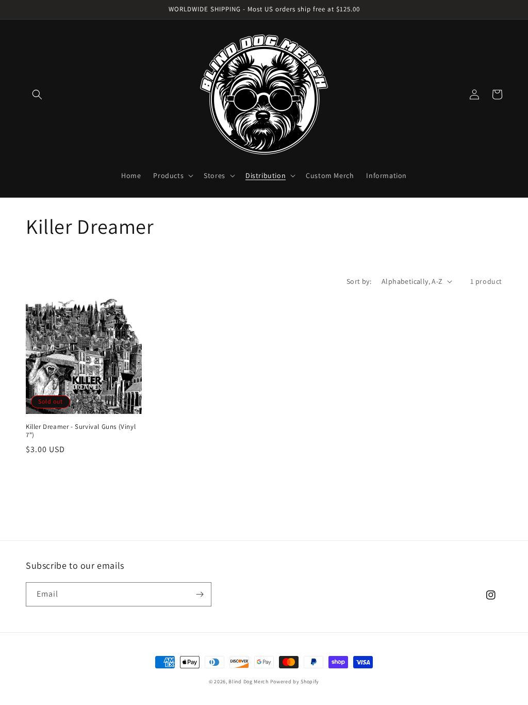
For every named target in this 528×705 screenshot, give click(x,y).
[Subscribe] (199, 594)
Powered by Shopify (295, 681)
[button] (37, 94)
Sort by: (358, 281)
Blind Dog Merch (248, 681)
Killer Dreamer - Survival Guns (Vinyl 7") (81, 431)
